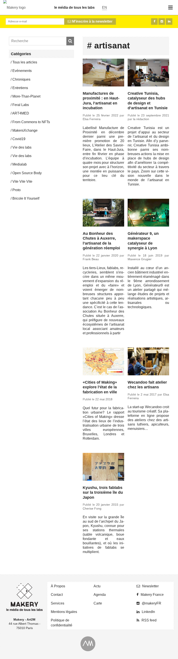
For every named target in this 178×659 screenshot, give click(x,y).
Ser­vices (57, 603)
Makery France (152, 594)
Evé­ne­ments (22, 71)
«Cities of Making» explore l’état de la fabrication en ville (100, 387)
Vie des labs (21, 147)
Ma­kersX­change (25, 130)
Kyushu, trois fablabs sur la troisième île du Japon (103, 492)
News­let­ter (150, 586)
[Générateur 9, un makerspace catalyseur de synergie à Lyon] (148, 213)
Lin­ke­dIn (148, 612)
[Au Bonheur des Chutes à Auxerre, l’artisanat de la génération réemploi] (103, 213)
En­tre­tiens (20, 88)
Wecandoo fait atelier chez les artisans (147, 384)
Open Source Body (27, 173)
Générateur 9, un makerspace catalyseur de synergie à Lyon (143, 240)
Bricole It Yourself (25, 198)
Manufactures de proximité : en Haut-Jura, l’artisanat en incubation (101, 100)
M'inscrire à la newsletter (91, 21)
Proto (16, 190)
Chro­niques (21, 79)
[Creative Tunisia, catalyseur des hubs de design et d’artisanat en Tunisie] (148, 73)
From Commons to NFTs (31, 122)
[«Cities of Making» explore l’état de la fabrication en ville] (103, 362)
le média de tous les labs (74, 7)
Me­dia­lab (19, 164)
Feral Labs (20, 105)
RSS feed (149, 620)
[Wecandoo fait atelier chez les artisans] (148, 362)
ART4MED (20, 113)
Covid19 (18, 139)
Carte (98, 603)
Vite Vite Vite (22, 181)
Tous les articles (24, 62)
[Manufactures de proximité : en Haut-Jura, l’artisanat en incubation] (103, 73)
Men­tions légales (64, 612)
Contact (57, 594)
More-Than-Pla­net (26, 96)
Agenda (100, 594)
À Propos (58, 586)
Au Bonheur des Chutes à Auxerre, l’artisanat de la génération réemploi (101, 240)
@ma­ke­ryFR (151, 603)
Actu (97, 586)
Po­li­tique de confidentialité (61, 622)
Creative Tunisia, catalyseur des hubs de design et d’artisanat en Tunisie (148, 100)
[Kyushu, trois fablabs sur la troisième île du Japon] (103, 467)
